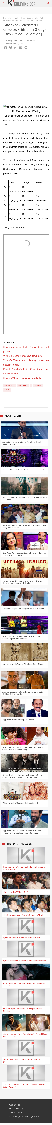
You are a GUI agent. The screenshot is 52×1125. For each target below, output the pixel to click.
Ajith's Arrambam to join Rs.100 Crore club (21, 938)
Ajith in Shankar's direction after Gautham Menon (24, 960)
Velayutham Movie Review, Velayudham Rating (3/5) (23, 1060)
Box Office (23, 385)
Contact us (14, 1105)
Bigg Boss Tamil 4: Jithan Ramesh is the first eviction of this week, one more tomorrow (21, 832)
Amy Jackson (9, 385)
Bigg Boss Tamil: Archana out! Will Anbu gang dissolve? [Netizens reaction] (22, 637)
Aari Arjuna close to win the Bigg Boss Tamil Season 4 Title (21, 443)
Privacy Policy (16, 1109)
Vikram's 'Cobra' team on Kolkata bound (23, 356)
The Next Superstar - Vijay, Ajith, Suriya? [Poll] (23, 915)
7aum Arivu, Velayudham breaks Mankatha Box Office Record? (24, 1085)
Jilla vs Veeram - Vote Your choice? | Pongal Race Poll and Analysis (25, 1035)
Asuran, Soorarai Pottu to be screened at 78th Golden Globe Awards (22, 693)
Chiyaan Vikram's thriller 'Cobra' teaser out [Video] (24, 470)
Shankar (38, 385)
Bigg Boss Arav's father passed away (18, 719)
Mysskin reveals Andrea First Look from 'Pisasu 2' (24, 664)
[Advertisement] (26, 79)
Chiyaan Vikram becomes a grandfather (22, 378)
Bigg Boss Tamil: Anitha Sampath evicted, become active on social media (24, 554)
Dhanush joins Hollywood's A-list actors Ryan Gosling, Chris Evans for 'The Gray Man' (22, 776)
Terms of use (15, 1112)
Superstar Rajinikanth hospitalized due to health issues (23, 609)
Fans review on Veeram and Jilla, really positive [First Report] (24, 868)
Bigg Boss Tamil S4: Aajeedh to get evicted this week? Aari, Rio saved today (22, 748)
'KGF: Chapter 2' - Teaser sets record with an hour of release (24, 498)
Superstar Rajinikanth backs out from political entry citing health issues (24, 526)
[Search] (48, 3)
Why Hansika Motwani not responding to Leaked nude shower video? (24, 984)
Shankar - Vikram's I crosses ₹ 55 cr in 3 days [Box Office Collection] (23, 19)
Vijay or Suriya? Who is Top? (15, 892)
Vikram (7, 390)
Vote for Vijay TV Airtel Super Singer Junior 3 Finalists (22, 1009)
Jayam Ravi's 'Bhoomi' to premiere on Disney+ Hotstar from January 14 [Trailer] (22, 582)
